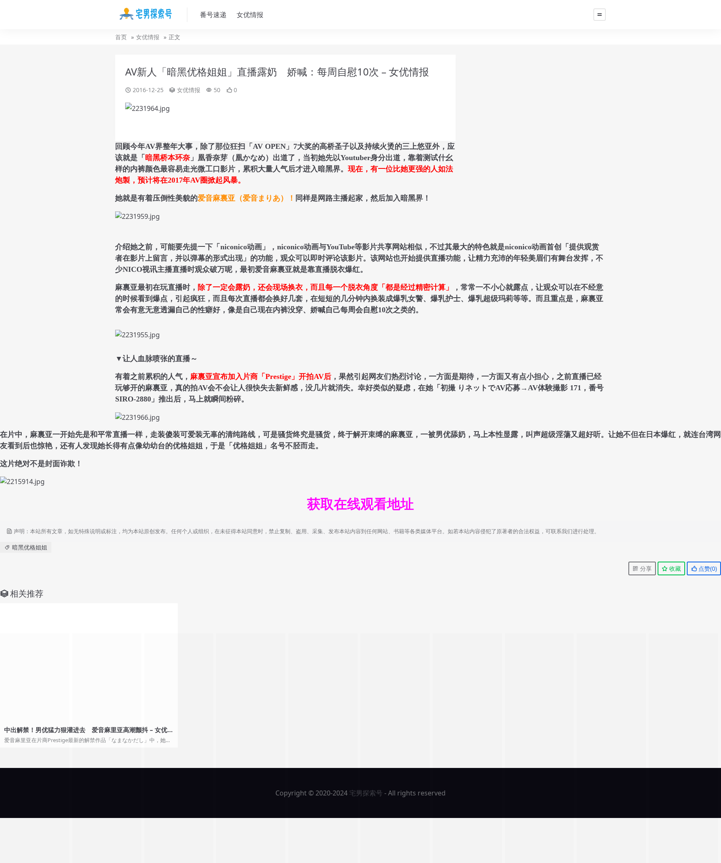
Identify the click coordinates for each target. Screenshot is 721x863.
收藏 (674, 568)
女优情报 (250, 14)
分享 (645, 568)
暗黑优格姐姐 (29, 547)
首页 (121, 37)
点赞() (707, 568)
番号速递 (213, 14)
